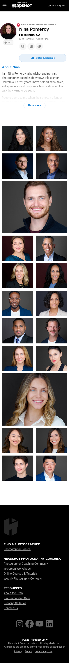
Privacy (18, 651)
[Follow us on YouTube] (39, 623)
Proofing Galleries (15, 603)
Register (61, 5)
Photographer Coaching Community (26, 563)
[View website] (39, 46)
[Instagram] (22, 46)
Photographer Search (17, 549)
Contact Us (11, 608)
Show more (34, 105)
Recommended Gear (17, 598)
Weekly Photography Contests (23, 578)
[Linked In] (31, 46)
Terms (28, 651)
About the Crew (13, 593)
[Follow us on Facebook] (29, 623)
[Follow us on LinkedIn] (49, 623)
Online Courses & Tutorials (21, 573)
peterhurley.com (43, 651)
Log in (51, 5)
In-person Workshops (17, 568)
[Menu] (4, 5)
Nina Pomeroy (34, 29)
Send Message (45, 57)
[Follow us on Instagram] (19, 623)
